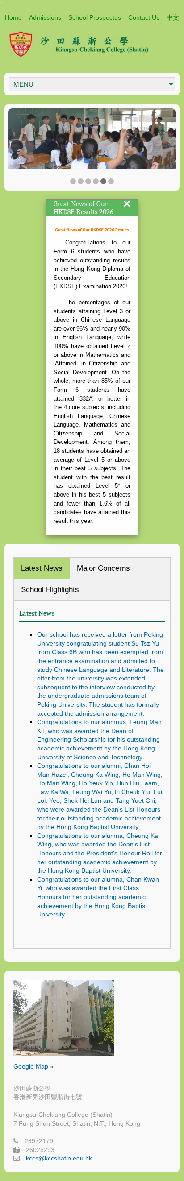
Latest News (42, 568)
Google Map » (33, 1066)
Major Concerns (103, 568)
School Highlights (50, 589)
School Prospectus (94, 17)
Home (13, 17)
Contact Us (143, 17)
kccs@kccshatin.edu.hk (59, 1158)
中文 (173, 17)
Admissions (45, 17)
